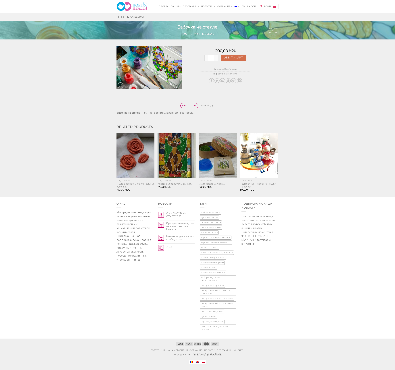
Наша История (175, 350)
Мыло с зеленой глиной (213, 272)
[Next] (277, 164)
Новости (206, 6)
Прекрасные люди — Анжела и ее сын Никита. (180, 226)
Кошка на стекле (209, 247)
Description (189, 105)
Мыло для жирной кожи (213, 257)
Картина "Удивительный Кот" (216, 242)
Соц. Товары (204, 34)
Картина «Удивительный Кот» (175, 184)
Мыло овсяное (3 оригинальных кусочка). (135, 185)
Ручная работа (208, 316)
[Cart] (274, 6)
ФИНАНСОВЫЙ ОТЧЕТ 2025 (176, 215)
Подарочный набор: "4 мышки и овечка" (217, 305)
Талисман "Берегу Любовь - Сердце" (215, 328)
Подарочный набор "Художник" (217, 298)
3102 (169, 246)
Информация (222, 6)
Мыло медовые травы (212, 262)
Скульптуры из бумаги (212, 321)
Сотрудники (157, 350)
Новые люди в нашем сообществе (180, 238)
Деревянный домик (211, 227)
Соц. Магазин (250, 6)
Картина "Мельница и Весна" (216, 237)
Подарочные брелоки (212, 285)
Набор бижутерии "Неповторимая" (210, 279)
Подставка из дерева (212, 311)
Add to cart (233, 57)
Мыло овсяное (208, 267)
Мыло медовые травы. (212, 184)
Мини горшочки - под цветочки (217, 252)
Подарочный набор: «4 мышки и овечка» (258, 185)
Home (185, 34)
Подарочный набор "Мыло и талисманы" (215, 292)
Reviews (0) (206, 105)
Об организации (169, 6)
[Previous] (116, 164)
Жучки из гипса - (209, 232)
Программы (190, 6)
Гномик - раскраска (211, 222)
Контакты (239, 350)
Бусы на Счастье (209, 217)
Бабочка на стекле (227, 74)
